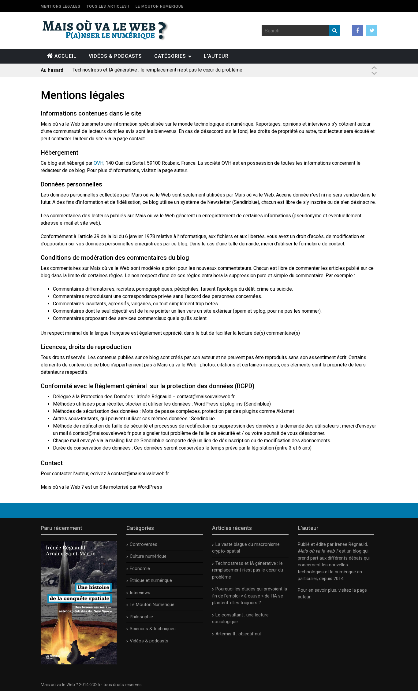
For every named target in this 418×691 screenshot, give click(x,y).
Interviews (140, 592)
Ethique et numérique (151, 580)
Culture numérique (148, 556)
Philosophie (141, 616)
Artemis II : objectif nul (238, 634)
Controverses (143, 544)
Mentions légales (60, 6)
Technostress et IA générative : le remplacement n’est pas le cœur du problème (247, 570)
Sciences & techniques (153, 628)
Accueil (65, 56)
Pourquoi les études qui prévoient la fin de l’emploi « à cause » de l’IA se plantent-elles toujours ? (177, 70)
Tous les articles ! (108, 6)
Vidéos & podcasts (115, 56)
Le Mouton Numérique (160, 6)
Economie (140, 568)
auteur (304, 597)
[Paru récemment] (79, 663)
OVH (98, 163)
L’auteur (216, 56)
